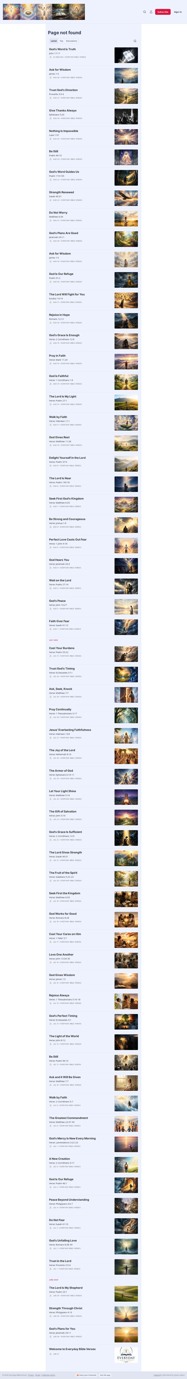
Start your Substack (87, 1375)
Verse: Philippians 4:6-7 (61, 1203)
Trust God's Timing (62, 668)
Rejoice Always (59, 995)
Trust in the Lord (60, 1261)
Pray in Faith (57, 355)
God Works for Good (63, 913)
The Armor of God (61, 770)
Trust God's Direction (63, 90)
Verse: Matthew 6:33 (59, 502)
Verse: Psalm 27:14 (58, 584)
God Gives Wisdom (62, 975)
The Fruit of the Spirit (63, 872)
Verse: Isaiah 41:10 (58, 1224)
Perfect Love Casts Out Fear (68, 539)
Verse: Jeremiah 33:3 (59, 563)
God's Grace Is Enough (64, 335)
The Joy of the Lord (62, 750)
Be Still (53, 151)
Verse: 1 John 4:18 (58, 543)
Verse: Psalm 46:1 (58, 1183)
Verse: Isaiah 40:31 (58, 856)
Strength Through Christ (65, 1308)
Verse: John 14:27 (58, 604)
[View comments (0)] (71, 61)
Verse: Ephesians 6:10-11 (61, 774)
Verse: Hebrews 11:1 (59, 421)
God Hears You (59, 560)
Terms (37, 1375)
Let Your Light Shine (62, 791)
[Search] (145, 12)
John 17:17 (54, 53)
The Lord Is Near (60, 478)
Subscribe (162, 11)
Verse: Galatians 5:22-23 (61, 876)
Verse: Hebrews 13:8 (59, 733)
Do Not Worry (58, 212)
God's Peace (57, 601)
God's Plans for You (62, 1328)
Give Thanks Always (63, 110)
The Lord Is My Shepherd (66, 1287)
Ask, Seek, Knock (60, 689)
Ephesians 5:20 (56, 114)
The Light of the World (64, 1036)
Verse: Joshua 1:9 (57, 523)
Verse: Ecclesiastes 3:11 (61, 672)
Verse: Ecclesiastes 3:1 (60, 1019)
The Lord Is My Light (62, 396)
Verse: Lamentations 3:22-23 (63, 1142)
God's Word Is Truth (62, 49)
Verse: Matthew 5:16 (59, 795)
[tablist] (64, 41)
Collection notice (48, 1375)
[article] (93, 55)
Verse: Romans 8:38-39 (60, 1244)
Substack (157, 1375)
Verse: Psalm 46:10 (58, 1060)
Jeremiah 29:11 (56, 237)
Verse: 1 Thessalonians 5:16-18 (64, 999)
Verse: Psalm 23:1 (58, 1291)
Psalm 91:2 (54, 277)
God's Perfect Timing (63, 1016)
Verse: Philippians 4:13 (60, 1312)
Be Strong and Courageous (67, 519)
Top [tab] (61, 41)
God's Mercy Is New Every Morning (72, 1138)
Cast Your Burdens (62, 648)
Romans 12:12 (56, 318)
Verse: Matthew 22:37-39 (62, 1122)
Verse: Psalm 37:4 (58, 461)
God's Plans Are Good (63, 233)
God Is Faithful (58, 376)
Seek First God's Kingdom (66, 498)
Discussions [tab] (71, 41)
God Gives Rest (59, 437)
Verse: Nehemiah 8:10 (60, 754)
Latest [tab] (54, 41)
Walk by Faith (58, 417)
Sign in (178, 11)
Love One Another (61, 954)
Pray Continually (60, 709)
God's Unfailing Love (63, 1240)
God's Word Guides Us (64, 171)
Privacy (31, 1375)
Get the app (105, 1375)
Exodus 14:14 (56, 298)
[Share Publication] (151, 12)
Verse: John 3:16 (57, 815)
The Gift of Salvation (62, 811)
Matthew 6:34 (56, 216)
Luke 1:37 (54, 135)
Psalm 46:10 (55, 155)
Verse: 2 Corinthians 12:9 (61, 339)
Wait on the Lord (60, 580)
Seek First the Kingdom (64, 893)
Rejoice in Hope (59, 315)
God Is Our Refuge (61, 274)
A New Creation (59, 1158)
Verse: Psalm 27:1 (58, 400)
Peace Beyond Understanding (69, 1199)
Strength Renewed (61, 192)
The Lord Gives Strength (65, 852)
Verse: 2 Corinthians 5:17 (61, 1162)
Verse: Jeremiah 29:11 (60, 1332)
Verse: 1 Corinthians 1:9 (61, 380)
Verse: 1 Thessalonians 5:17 (63, 713)
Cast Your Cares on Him (65, 934)
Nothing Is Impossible (63, 131)
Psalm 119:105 (56, 175)
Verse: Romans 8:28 (59, 917)
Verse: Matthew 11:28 (60, 441)
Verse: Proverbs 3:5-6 (60, 1265)
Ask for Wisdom (60, 69)
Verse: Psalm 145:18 (59, 482)
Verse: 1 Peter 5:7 (58, 938)
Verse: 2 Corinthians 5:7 (61, 1101)
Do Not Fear (57, 1220)
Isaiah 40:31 (55, 196)
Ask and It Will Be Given (65, 1077)
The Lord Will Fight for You (67, 294)
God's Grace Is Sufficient (65, 832)
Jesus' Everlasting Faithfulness (70, 730)
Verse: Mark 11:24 (58, 359)
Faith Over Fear (59, 621)
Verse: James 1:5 (57, 979)
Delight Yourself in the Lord (67, 457)
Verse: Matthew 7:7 (59, 692)
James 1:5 (54, 73)
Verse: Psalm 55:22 (58, 652)
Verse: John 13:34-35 (59, 958)
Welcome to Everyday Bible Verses (72, 1349)
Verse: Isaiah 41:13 (58, 625)
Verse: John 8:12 (57, 1040)
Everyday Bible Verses (75, 57)
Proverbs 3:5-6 (56, 94)
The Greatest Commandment (68, 1118)
